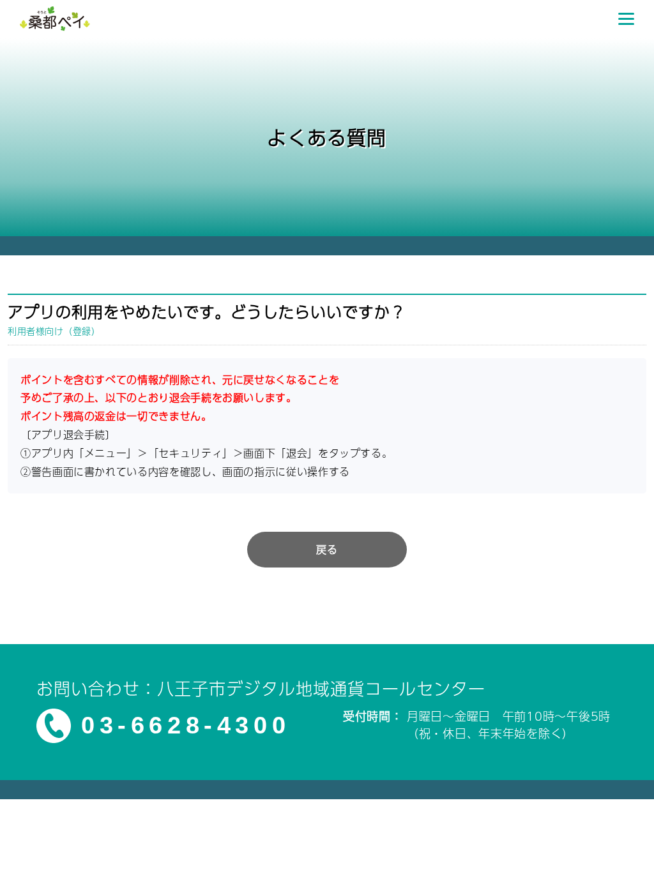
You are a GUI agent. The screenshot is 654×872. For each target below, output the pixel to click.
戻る (326, 549)
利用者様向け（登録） (54, 331)
